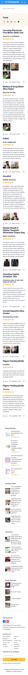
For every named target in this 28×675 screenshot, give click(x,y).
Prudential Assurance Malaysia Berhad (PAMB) (16, 585)
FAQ (15, 638)
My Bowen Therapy (16, 591)
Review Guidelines (7, 640)
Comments (13, 2)
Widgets (5, 644)
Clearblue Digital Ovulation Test (11, 275)
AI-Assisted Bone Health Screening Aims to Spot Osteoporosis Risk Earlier (17, 569)
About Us (16, 636)
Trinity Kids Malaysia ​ (16, 598)
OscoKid (7, 176)
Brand (15, 642)
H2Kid (6, 138)
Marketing (16, 644)
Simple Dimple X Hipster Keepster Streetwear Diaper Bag (14, 230)
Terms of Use (6, 642)
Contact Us (5, 646)
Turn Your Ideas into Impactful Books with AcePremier (16, 511)
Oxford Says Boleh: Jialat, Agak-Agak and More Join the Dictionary (16, 549)
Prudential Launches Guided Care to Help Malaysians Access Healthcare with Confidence (16, 502)
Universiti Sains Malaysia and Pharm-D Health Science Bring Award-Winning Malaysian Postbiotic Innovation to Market (16, 539)
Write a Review (6, 636)
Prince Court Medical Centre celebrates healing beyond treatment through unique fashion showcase (16, 491)
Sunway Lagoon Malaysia (15, 605)
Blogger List (6, 638)
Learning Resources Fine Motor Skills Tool (13, 31)
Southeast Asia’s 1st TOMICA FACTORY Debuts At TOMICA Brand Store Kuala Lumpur (16, 519)
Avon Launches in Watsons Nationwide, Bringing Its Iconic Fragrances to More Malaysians (16, 559)
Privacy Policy (17, 640)
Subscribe (14, 659)
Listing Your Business (17, 647)
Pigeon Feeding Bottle (13, 361)
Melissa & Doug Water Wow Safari (13, 87)
